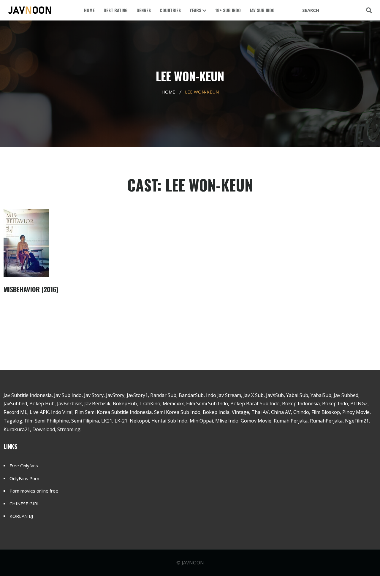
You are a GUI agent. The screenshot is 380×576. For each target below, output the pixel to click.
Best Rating (116, 10)
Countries (170, 10)
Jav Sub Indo (262, 10)
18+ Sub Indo (228, 10)
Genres (144, 10)
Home (89, 10)
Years (196, 10)
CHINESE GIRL (24, 504)
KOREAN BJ (21, 516)
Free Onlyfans (24, 466)
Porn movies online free (34, 491)
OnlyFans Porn (24, 478)
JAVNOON (193, 562)
